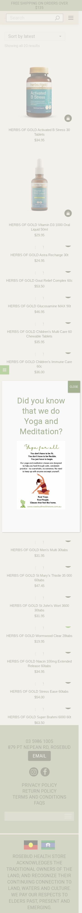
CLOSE (74, 386)
